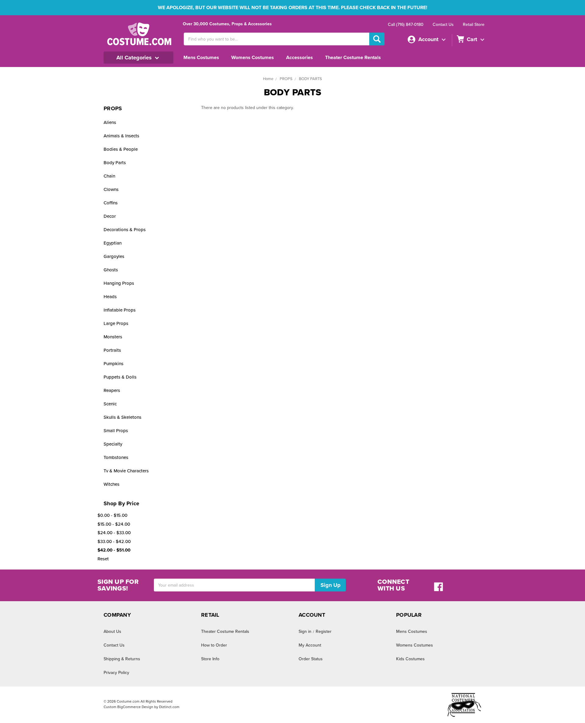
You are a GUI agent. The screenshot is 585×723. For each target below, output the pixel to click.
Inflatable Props (120, 310)
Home (268, 78)
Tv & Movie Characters (126, 471)
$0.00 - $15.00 (112, 515)
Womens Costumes (252, 58)
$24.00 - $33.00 (114, 532)
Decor (110, 216)
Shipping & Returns (122, 658)
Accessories (299, 58)
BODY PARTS (310, 78)
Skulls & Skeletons (122, 417)
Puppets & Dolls (120, 377)
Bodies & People (121, 149)
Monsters (113, 337)
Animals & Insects (121, 136)
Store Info (210, 658)
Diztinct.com (169, 707)
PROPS (286, 78)
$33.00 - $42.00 (114, 541)
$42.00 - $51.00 (114, 550)
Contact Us (443, 24)
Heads (110, 296)
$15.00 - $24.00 (114, 524)
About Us (112, 631)
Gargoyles (114, 256)
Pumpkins (113, 363)
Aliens (110, 122)
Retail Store (473, 24)
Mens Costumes (201, 58)
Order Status (311, 658)
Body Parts (115, 162)
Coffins (111, 203)
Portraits (112, 350)
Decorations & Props (125, 229)
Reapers (112, 390)
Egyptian (113, 243)
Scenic (110, 404)
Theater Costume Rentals (353, 58)
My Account (310, 645)
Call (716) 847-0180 (406, 24)
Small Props (116, 430)
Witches (111, 484)
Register (324, 631)
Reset (103, 559)
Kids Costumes (410, 658)
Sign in (305, 631)
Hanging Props (119, 283)
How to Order (214, 645)
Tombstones (116, 457)
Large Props (116, 323)
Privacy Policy (116, 672)
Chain (109, 176)
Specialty (113, 444)
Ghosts (111, 270)
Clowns (111, 189)
